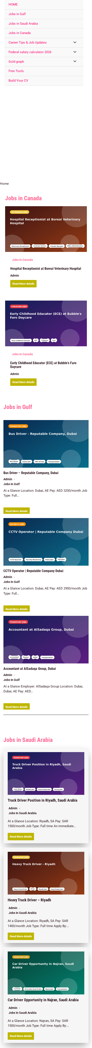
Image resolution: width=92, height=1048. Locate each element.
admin (14, 275)
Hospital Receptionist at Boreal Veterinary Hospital (45, 269)
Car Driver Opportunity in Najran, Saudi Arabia (43, 1000)
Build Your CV (18, 80)
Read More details (23, 283)
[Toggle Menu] (73, 42)
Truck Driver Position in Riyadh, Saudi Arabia (42, 800)
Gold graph (16, 62)
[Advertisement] (46, 133)
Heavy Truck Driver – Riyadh (29, 900)
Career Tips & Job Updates (28, 42)
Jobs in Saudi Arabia (23, 24)
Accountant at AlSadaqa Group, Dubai (29, 669)
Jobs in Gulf (17, 14)
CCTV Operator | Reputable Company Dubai (33, 571)
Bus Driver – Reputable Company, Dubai (30, 473)
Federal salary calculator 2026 (30, 52)
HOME (13, 4)
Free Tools (16, 71)
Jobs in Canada (20, 33)
